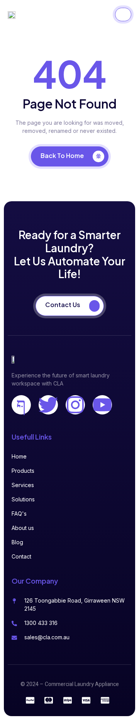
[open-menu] (123, 14)
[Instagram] (75, 404)
